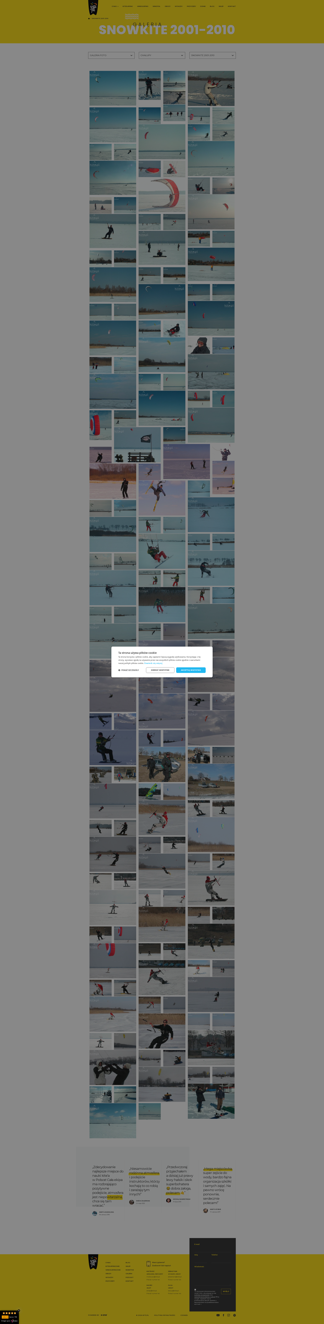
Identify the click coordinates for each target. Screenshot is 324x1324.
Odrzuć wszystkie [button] (160, 670)
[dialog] (162, 662)
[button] (128, 670)
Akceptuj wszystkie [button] (191, 670)
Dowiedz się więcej (153, 663)
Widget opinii (6, 1321)
